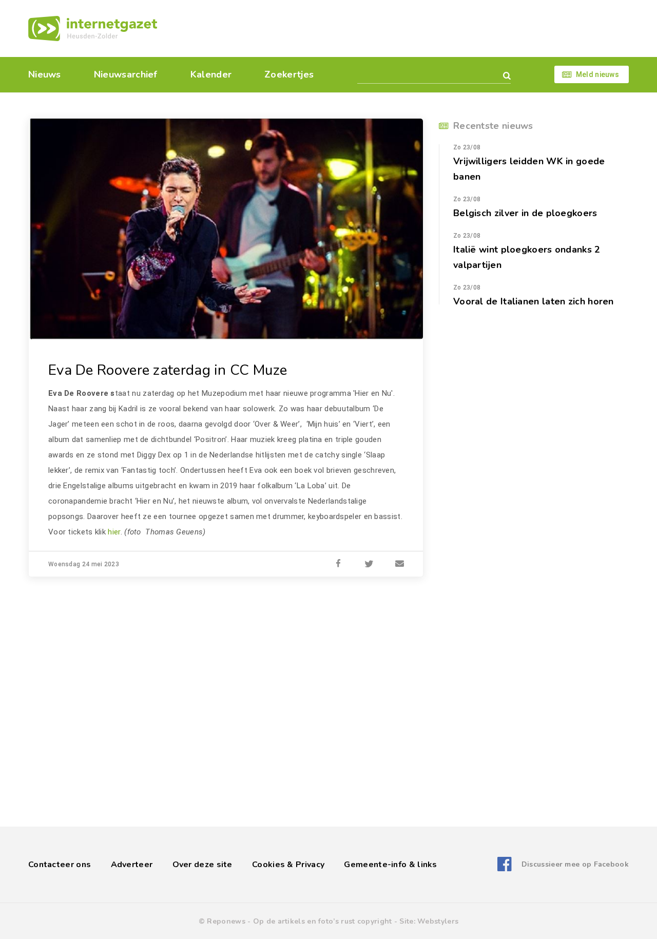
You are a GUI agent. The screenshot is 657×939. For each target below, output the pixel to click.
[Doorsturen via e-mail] (400, 564)
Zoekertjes (289, 74)
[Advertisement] (399, 28)
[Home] (92, 28)
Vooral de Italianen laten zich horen (533, 301)
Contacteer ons (59, 864)
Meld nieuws (597, 74)
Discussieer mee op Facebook (575, 864)
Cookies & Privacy (288, 864)
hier (114, 531)
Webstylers (437, 921)
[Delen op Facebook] (338, 564)
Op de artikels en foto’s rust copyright (322, 921)
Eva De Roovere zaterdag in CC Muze (167, 370)
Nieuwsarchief (126, 74)
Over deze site (202, 864)
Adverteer (132, 864)
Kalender (210, 74)
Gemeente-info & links (390, 864)
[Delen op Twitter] (369, 564)
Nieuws (44, 74)
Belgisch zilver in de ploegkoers (525, 213)
